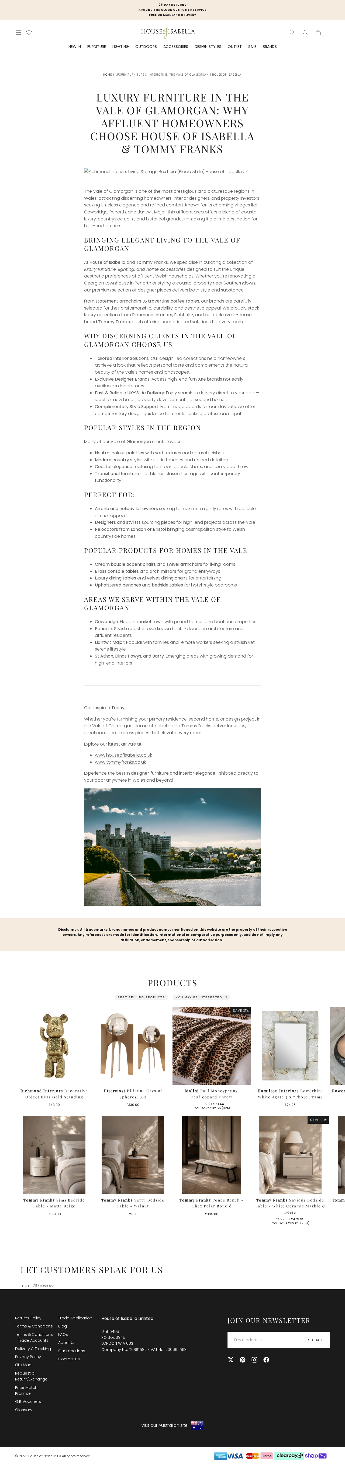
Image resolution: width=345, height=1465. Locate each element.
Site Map (23, 1365)
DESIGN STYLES (208, 46)
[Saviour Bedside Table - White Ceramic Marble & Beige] (290, 1155)
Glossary (23, 1410)
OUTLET (235, 46)
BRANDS (270, 46)
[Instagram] (254, 1360)
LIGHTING (120, 46)
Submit (315, 1340)
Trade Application (75, 1318)
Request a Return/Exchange (31, 1376)
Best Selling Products (141, 997)
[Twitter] (231, 1360)
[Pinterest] (243, 1360)
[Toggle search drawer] (292, 32)
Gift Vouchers (28, 1401)
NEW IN (74, 46)
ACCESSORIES (175, 46)
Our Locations (71, 1351)
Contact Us (69, 1359)
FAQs (63, 1334)
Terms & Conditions (34, 1326)
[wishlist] (29, 32)
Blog (62, 1326)
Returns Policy (28, 1318)
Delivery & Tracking (33, 1348)
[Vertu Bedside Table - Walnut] (133, 1155)
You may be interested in (201, 997)
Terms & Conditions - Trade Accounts (34, 1337)
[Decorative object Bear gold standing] (54, 1046)
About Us (66, 1342)
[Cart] (318, 32)
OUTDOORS (146, 46)
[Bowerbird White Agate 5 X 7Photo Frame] (290, 1046)
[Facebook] (266, 1360)
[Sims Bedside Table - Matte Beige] (54, 1155)
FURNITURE (96, 46)
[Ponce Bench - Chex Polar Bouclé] (211, 1155)
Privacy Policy (28, 1356)
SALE (252, 46)
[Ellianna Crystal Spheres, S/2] (133, 1046)
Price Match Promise (26, 1390)
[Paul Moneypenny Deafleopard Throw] (211, 1046)
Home (107, 75)
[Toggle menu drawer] (18, 32)
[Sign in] (305, 32)
